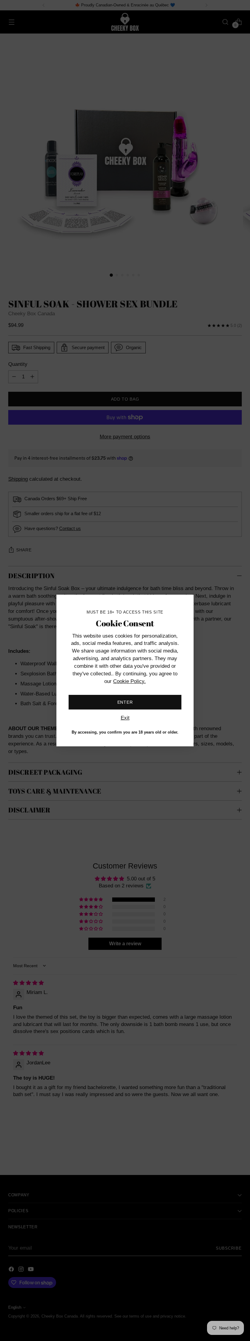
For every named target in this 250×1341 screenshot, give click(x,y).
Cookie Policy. (129, 681)
